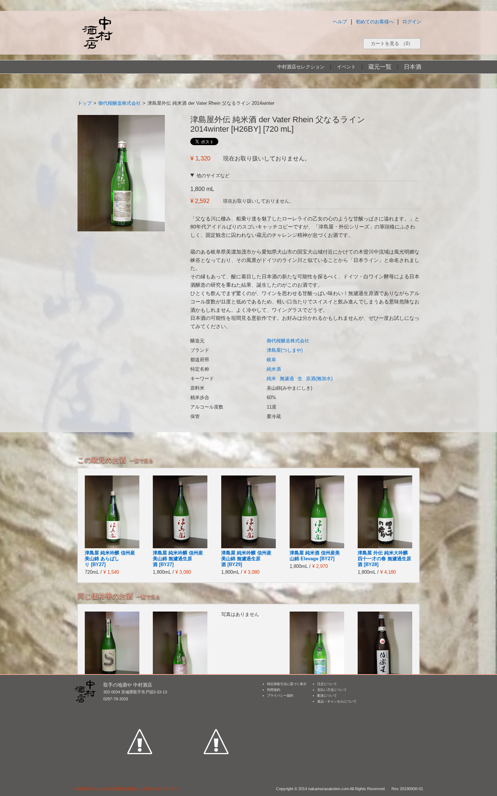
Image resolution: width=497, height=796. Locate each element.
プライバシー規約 (280, 695)
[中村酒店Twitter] (216, 708)
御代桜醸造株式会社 (119, 103)
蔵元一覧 (379, 67)
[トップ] (97, 32)
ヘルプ (340, 21)
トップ (84, 103)
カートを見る (392, 43)
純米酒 (274, 369)
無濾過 (287, 378)
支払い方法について (332, 690)
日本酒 (412, 67)
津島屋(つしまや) (285, 350)
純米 (271, 378)
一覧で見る (141, 460)
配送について (327, 695)
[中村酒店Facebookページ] (139, 708)
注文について (327, 684)
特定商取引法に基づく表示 (286, 684)
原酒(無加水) (319, 378)
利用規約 (273, 690)
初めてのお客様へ (375, 21)
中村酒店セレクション (301, 66)
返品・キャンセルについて (337, 701)
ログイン (411, 21)
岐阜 (271, 359)
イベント (346, 66)
